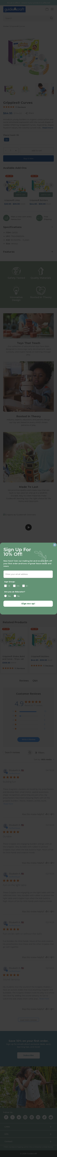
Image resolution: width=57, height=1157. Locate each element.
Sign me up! (28, 603)
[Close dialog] (54, 545)
